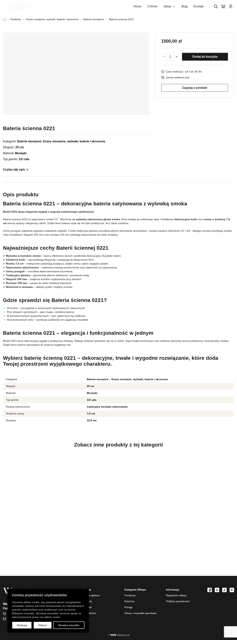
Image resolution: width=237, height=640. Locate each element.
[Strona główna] (6, 19)
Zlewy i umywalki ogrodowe (140, 613)
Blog (184, 6)
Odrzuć (42, 625)
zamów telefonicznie (177, 77)
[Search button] (216, 6)
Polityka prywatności (178, 601)
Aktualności (89, 613)
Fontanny (130, 595)
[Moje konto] (230, 6)
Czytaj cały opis (14, 169)
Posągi (128, 607)
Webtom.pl (123, 635)
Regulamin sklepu (176, 595)
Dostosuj (22, 625)
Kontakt (198, 6)
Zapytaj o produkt (194, 87)
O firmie (152, 6)
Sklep (167, 6)
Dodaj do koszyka (205, 56)
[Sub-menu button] (174, 6)
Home (137, 6)
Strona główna (91, 595)
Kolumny (129, 601)
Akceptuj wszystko (68, 625)
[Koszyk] (223, 6)
